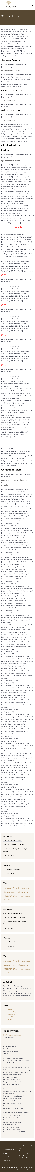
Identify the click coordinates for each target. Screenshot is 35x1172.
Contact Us (10, 1019)
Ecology (19, 892)
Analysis (6, 888)
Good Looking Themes (11, 1170)
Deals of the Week (8, 844)
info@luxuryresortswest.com (12, 1035)
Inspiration (17, 896)
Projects (9, 1009)
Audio (23, 888)
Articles (17, 888)
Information (9, 896)
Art (10, 888)
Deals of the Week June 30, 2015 (12, 840)
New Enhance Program (13, 869)
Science (27, 896)
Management (11, 1014)
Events (25, 892)
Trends (4, 899)
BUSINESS (28, 888)
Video (8, 899)
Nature (22, 896)
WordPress (27, 1170)
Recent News (10, 873)
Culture (6, 892)
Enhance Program (12, 1012)
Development (13, 892)
